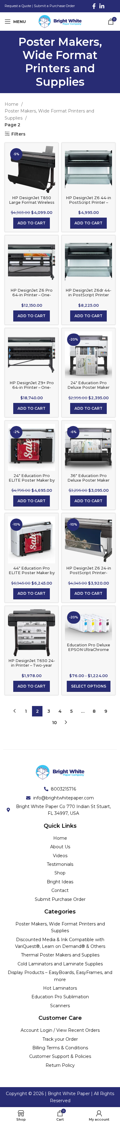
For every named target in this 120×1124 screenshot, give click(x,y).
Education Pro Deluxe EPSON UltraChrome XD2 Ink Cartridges (88, 650)
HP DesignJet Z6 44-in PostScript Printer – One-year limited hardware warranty (88, 204)
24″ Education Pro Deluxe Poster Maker (88, 385)
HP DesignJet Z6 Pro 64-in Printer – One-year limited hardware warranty (31, 297)
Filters (18, 133)
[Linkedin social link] (102, 6)
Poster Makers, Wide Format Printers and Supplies (49, 114)
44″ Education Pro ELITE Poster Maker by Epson (32, 573)
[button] (31, 223)
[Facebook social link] (94, 6)
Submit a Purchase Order (54, 6)
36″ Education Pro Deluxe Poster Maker (88, 478)
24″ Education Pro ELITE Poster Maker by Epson (32, 480)
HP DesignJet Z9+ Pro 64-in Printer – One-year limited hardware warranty (32, 390)
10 (54, 722)
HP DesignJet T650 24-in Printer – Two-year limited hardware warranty (31, 667)
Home (12, 104)
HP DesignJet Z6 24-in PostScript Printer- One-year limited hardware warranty (88, 575)
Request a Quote (18, 6)
